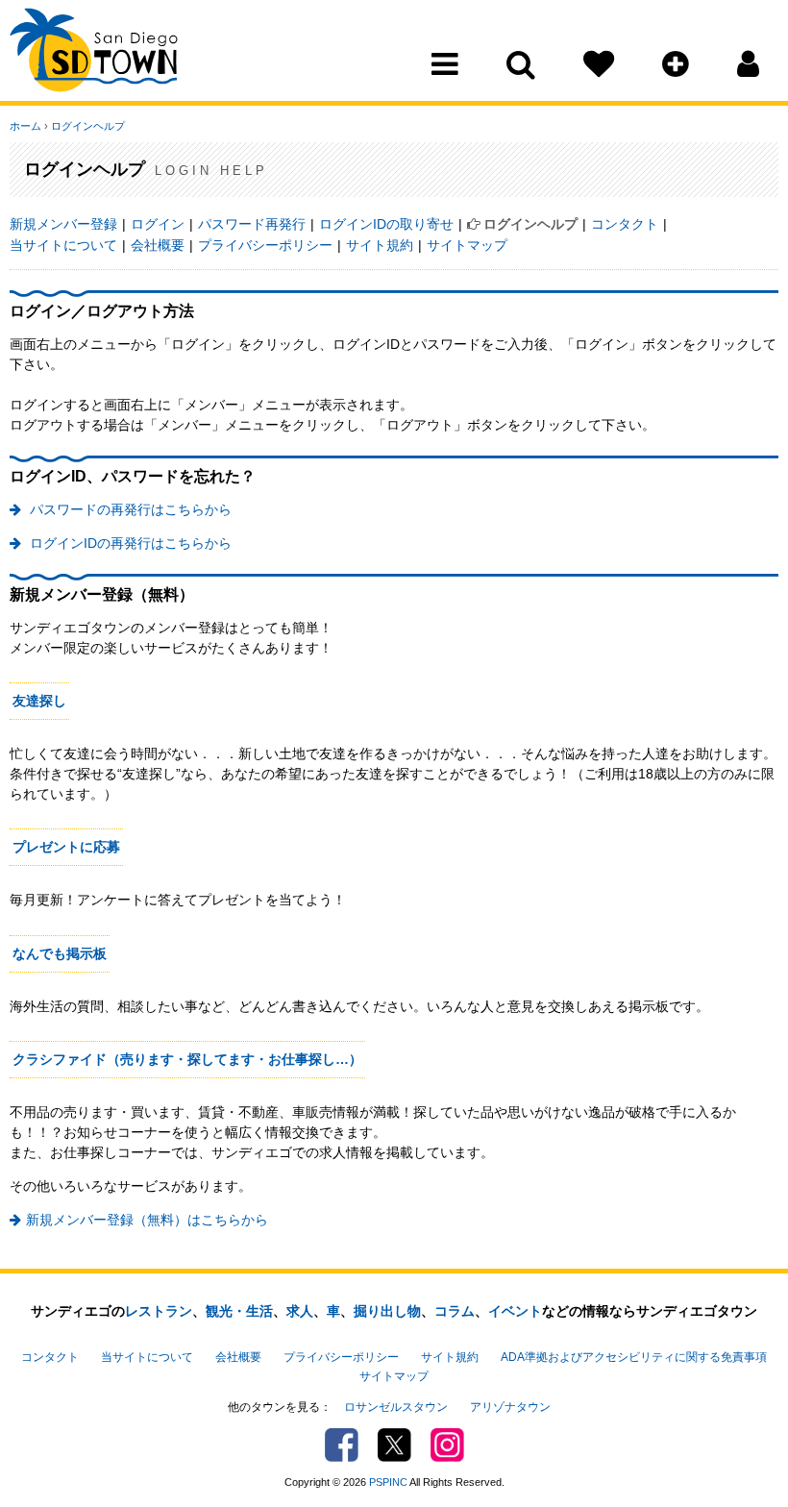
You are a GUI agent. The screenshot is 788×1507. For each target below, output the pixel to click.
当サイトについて (63, 245)
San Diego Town (94, 53)
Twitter (394, 1445)
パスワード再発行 (252, 224)
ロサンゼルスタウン (396, 1407)
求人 (299, 1311)
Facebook (341, 1445)
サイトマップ (467, 245)
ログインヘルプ (88, 126)
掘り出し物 (387, 1311)
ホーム (25, 126)
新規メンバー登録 (63, 224)
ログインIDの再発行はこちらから (129, 543)
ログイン (158, 224)
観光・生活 (239, 1311)
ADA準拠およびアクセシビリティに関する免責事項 (634, 1357)
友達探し (39, 700)
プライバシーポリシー (265, 245)
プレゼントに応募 (66, 846)
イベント (515, 1311)
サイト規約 (379, 245)
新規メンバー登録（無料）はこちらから (147, 1219)
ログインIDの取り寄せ (386, 224)
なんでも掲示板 (59, 953)
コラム (454, 1311)
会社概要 (158, 245)
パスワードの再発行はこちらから (129, 509)
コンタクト (624, 224)
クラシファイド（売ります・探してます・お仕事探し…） (187, 1059)
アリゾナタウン (510, 1407)
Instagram (447, 1445)
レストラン (158, 1311)
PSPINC (388, 1482)
